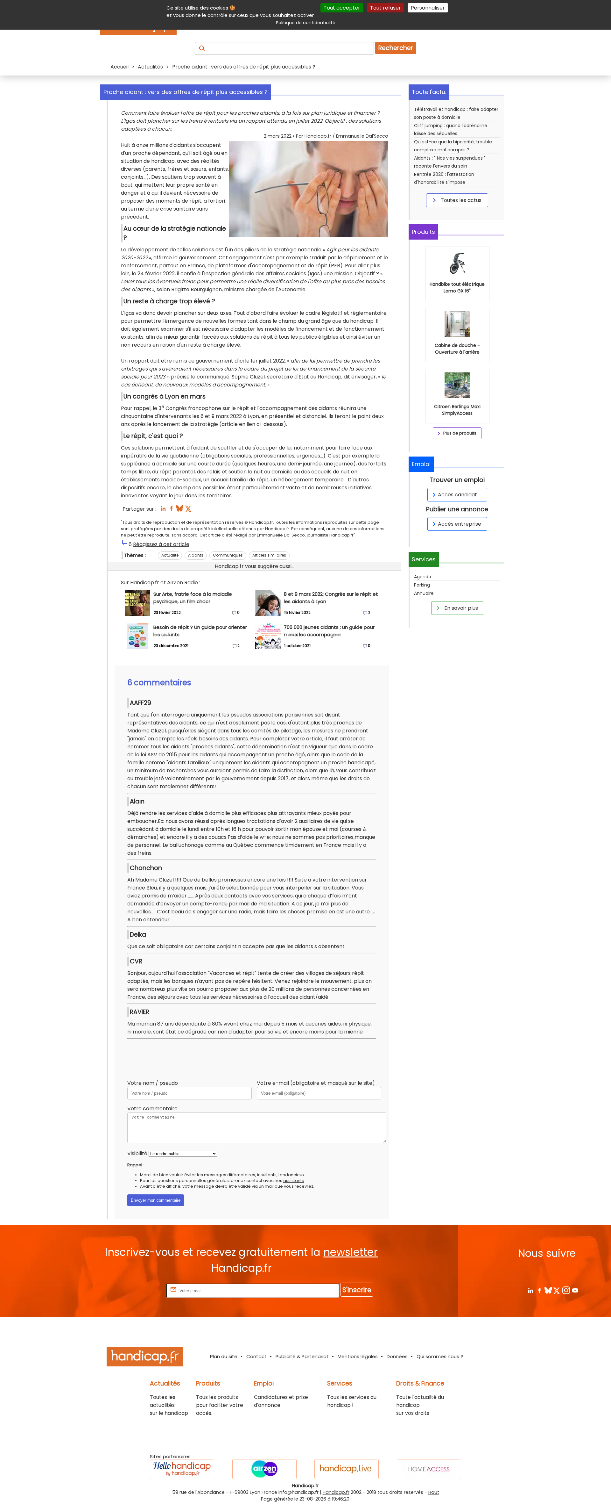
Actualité (170, 555)
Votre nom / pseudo (152, 1083)
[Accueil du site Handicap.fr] (145, 1358)
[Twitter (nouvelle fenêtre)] (189, 510)
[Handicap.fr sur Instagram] (566, 1290)
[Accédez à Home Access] (429, 1469)
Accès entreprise (459, 524)
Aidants (195, 555)
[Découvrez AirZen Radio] (264, 1469)
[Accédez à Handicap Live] (346, 1469)
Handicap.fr (336, 1492)
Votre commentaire (152, 1108)
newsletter (350, 1252)
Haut (433, 1492)
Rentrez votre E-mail (139, 1290)
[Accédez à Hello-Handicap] (182, 1469)
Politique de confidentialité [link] (305, 22)
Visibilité (137, 1153)
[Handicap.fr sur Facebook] (539, 1290)
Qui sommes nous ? (440, 1356)
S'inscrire (356, 1289)
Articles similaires (269, 555)
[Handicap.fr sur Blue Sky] (548, 1290)
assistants (293, 1180)
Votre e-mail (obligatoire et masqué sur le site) (316, 1083)
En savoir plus (460, 608)
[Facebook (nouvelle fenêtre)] (171, 510)
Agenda (422, 576)
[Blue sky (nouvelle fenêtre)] (179, 510)
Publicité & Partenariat (302, 1356)
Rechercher (395, 48)
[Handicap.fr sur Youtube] (575, 1290)
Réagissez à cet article (161, 544)
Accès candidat (457, 494)
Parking (422, 585)
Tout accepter (342, 7)
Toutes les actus (460, 200)
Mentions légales (358, 1356)
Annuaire (424, 593)
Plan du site (223, 1356)
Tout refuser (385, 7)
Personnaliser (428, 7)
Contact (256, 1356)
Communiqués (228, 555)
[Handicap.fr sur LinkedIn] (530, 1290)
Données (397, 1356)
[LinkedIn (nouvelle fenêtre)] (163, 510)
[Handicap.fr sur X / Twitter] (557, 1290)
